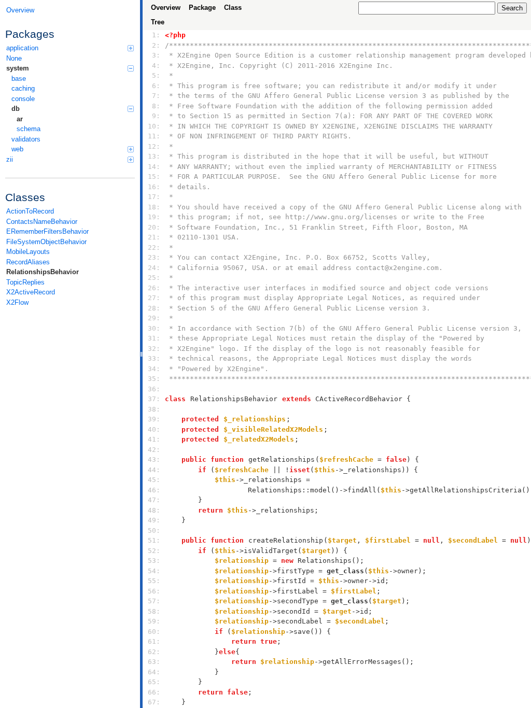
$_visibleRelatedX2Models (273, 429)
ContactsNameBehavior (41, 221)
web (17, 149)
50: (154, 530)
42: (154, 450)
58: (154, 611)
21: (154, 237)
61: (154, 641)
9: (154, 116)
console (23, 99)
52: (154, 551)
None (14, 58)
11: (154, 136)
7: (154, 96)
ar (20, 119)
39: (154, 419)
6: (154, 86)
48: (154, 510)
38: (154, 409)
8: (154, 106)
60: (154, 631)
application (22, 48)
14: (154, 167)
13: (154, 156)
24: (154, 268)
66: (154, 692)
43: (154, 459)
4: (154, 65)
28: (154, 308)
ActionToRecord (30, 211)
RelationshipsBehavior (42, 272)
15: (154, 176)
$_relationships (254, 419)
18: (154, 207)
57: (154, 601)
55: (154, 581)
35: (154, 379)
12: (154, 146)
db (15, 108)
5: (154, 75)
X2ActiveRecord (30, 292)
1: (154, 35)
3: (154, 55)
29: (154, 318)
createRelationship (285, 540)
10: (154, 126)
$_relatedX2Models (258, 439)
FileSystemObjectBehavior (46, 242)
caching (23, 88)
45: (154, 480)
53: (154, 560)
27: (154, 298)
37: (154, 399)
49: (154, 520)
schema (28, 129)
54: (154, 571)
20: (154, 227)
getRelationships (281, 459)
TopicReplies (25, 282)
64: (154, 672)
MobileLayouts (28, 252)
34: (154, 369)
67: (154, 702)
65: (154, 682)
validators (25, 139)
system (17, 68)
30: (154, 328)
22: (154, 247)
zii (9, 159)
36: (154, 389)
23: (154, 257)
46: (154, 490)
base (18, 78)
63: (154, 661)
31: (154, 338)
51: (154, 540)
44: (154, 470)
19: (154, 217)
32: (154, 348)
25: (154, 277)
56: (154, 591)
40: (154, 429)
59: (154, 621)
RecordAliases (28, 262)
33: (154, 358)
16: (154, 187)
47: (154, 500)
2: (154, 45)
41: (154, 439)
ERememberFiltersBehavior (47, 231)
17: (154, 197)
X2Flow (17, 302)
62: (154, 652)
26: (154, 288)
